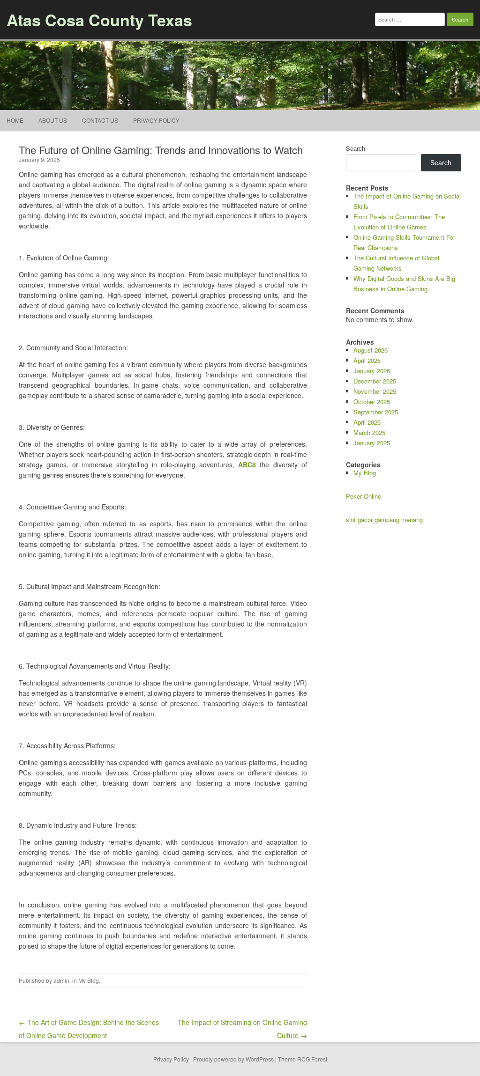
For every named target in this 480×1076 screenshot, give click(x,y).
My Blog (88, 980)
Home (15, 120)
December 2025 (374, 380)
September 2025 (375, 411)
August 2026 (370, 350)
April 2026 (367, 360)
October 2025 (371, 401)
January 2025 (371, 442)
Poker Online (363, 496)
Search (355, 148)
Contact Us (100, 120)
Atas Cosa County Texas (99, 19)
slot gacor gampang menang (384, 519)
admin (61, 980)
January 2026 (371, 370)
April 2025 (367, 422)
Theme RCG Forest (302, 1059)
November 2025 (374, 391)
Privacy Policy (156, 120)
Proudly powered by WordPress (233, 1059)
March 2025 (369, 432)
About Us (52, 120)
